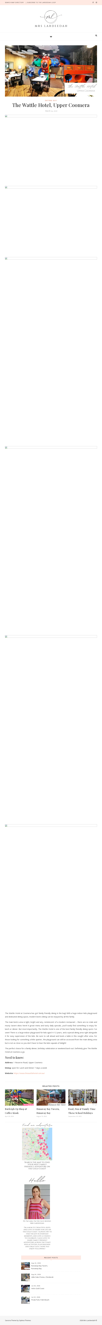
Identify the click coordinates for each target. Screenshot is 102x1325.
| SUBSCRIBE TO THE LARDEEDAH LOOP (41, 2)
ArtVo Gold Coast (37, 1288)
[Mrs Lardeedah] (51, 18)
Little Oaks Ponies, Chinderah (42, 1277)
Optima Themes (25, 1320)
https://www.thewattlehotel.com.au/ (29, 1073)
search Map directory (14, 2)
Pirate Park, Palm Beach (40, 1300)
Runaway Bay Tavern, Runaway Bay (39, 1267)
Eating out (51, 100)
